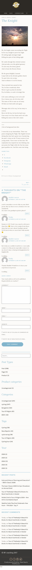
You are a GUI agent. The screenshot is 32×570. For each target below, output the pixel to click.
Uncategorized (17, 176)
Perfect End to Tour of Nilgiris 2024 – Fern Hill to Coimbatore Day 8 (15, 499)
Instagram (17, 559)
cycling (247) (6, 404)
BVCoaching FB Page (11, 559)
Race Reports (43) (7, 431)
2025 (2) (4, 458)
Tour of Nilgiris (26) (8, 438)
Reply (27, 213)
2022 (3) (4, 468)
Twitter (20, 559)
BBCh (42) (5, 415)
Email (4, 316)
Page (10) (5, 372)
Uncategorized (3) (8, 388)
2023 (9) (4, 465)
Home (5, 13)
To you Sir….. (26, 183)
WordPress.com (16, 564)
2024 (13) (5, 461)
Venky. (14, 17)
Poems (10, 176)
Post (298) (5, 368)
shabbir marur (14, 197)
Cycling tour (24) (7, 441)
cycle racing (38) (7, 434)
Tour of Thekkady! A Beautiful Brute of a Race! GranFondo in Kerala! (15, 493)
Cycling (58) (6, 427)
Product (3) (5, 375)
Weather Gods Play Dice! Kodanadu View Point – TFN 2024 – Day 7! (15, 504)
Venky (11, 217)
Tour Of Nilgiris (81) (8, 411)
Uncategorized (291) (8, 401)
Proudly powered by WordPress (11, 562)
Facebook (14, 559)
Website (4, 324)
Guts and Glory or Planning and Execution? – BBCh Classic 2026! (16, 481)
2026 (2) (4, 454)
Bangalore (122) (7, 408)
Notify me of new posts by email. (14, 339)
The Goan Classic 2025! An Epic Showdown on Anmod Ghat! (16, 487)
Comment (5, 285)
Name (4, 308)
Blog (11, 13)
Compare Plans (19, 13)
